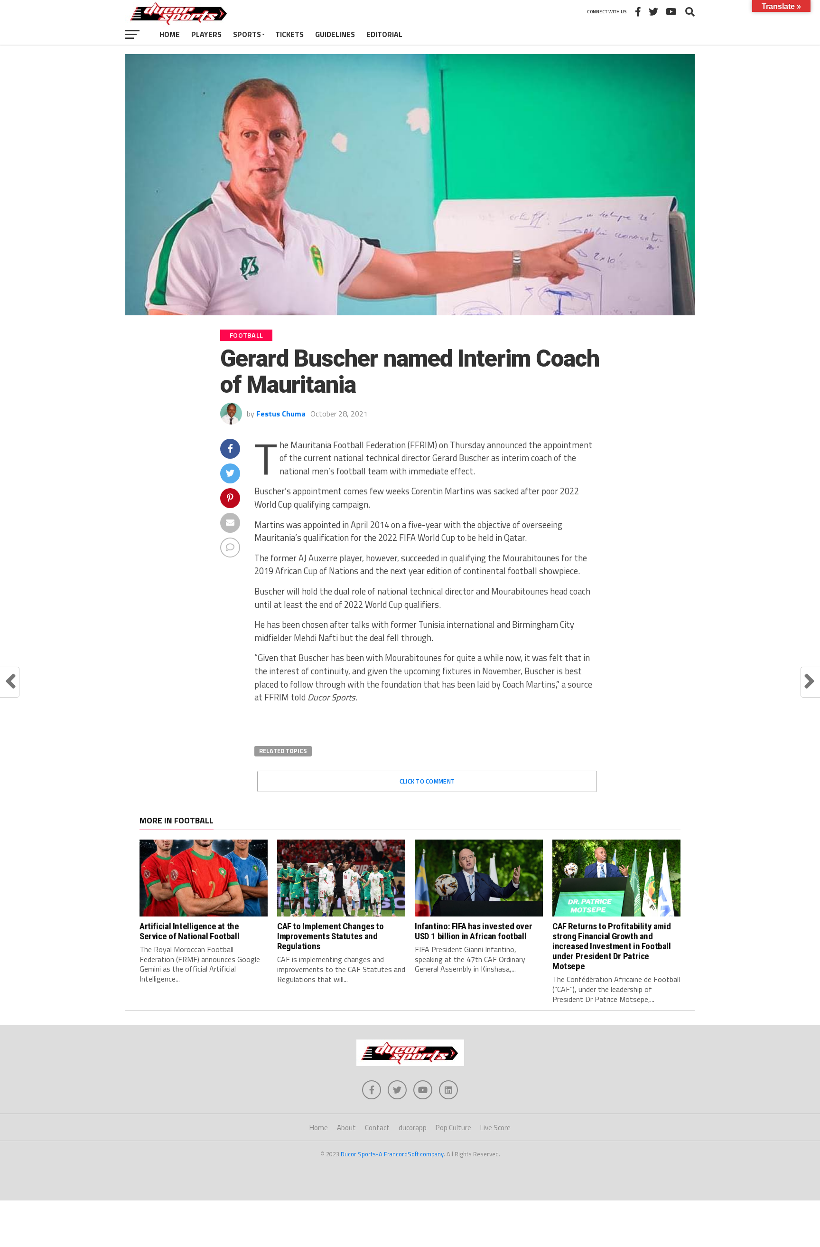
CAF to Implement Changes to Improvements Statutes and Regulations (330, 936)
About (346, 1127)
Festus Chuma (281, 413)
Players (206, 34)
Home (169, 34)
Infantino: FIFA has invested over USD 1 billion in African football (473, 931)
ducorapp (413, 1127)
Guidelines (335, 34)
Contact (377, 1127)
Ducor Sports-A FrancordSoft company (392, 1154)
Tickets (289, 34)
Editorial (384, 34)
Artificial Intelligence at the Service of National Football (189, 931)
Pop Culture (453, 1127)
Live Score (495, 1127)
